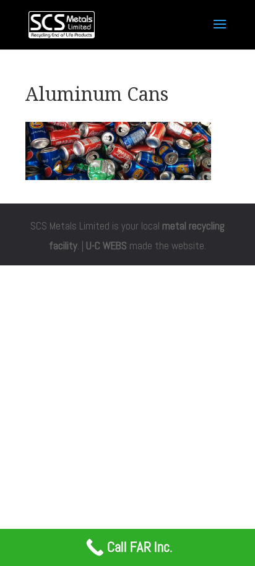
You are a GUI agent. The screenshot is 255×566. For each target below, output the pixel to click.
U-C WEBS (106, 245)
